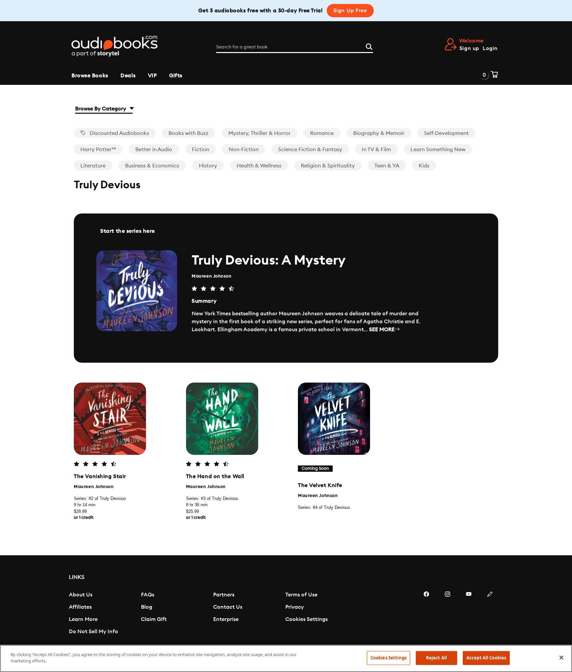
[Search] (369, 46)
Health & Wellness (259, 165)
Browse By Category (101, 108)
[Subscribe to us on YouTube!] (468, 614)
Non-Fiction (244, 149)
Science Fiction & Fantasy (310, 149)
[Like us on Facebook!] (426, 614)
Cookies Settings (306, 619)
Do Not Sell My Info (93, 631)
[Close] (561, 657)
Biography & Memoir (379, 133)
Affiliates (80, 607)
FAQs (147, 594)
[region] (286, 658)
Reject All (436, 658)
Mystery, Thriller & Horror (259, 133)
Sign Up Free (350, 10)
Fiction (200, 149)
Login (490, 48)
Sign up (469, 48)
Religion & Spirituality (328, 165)
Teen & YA (386, 165)
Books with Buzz (188, 133)
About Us (80, 594)
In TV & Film (376, 149)
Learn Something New (437, 149)
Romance (322, 133)
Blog (146, 607)
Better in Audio (153, 149)
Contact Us (227, 607)
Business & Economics (152, 165)
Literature (93, 165)
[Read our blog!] (490, 614)
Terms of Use (301, 594)
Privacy (294, 607)
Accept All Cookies (486, 658)
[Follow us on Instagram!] (447, 614)
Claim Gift (154, 619)
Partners (223, 594)
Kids (424, 165)
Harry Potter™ (98, 149)
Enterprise (226, 619)
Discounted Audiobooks (118, 133)
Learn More (83, 619)
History (208, 165)
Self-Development (446, 133)
